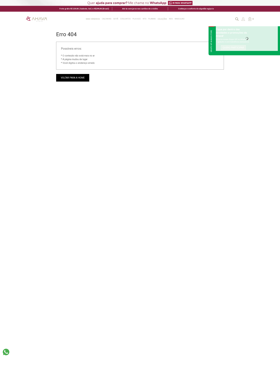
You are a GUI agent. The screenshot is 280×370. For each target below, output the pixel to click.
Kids (171, 19)
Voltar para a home (73, 77)
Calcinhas (106, 19)
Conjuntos (125, 19)
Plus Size (137, 19)
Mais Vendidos (93, 19)
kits (144, 19)
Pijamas (152, 19)
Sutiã (115, 19)
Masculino (179, 19)
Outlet (190, 19)
